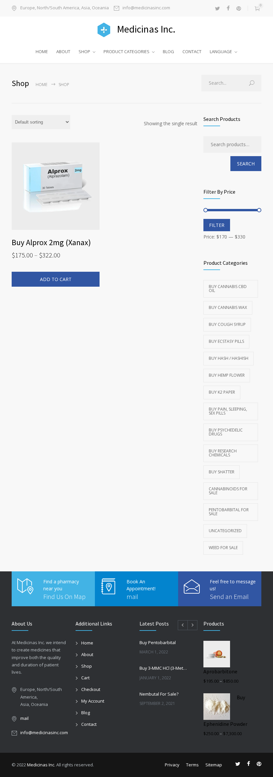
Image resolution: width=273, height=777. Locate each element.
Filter (216, 225)
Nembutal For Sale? (158, 694)
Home (41, 84)
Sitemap (213, 765)
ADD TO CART (56, 279)
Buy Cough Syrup (227, 324)
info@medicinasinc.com (146, 8)
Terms (192, 765)
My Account (92, 701)
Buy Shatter (221, 472)
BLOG (168, 51)
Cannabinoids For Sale (228, 491)
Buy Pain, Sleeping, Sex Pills (228, 411)
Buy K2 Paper (222, 392)
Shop (86, 666)
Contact (89, 724)
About (87, 654)
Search (246, 163)
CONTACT (191, 51)
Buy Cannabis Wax (228, 307)
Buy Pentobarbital (157, 642)
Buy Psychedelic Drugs (226, 432)
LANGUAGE (221, 51)
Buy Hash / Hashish (228, 358)
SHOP (84, 51)
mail (132, 596)
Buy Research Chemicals (223, 453)
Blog (85, 713)
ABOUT (63, 51)
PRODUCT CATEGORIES (126, 51)
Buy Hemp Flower (227, 375)
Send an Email (229, 596)
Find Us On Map (64, 596)
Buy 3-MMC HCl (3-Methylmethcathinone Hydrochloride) (164, 668)
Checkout (90, 689)
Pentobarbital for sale (229, 512)
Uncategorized (225, 531)
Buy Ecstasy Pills (226, 341)
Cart (85, 678)
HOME (42, 51)
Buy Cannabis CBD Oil (228, 288)
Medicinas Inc (40, 765)
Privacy (172, 765)
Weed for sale (223, 547)
